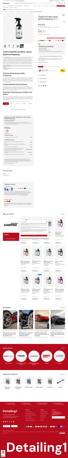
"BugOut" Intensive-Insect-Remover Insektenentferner (25, 262)
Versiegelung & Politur (19, 5)
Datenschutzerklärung (39, 431)
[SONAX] (46, 356)
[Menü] (4, 450)
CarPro (39, 14)
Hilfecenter (13, 431)
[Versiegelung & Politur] (18, 381)
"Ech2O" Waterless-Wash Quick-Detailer (36, 262)
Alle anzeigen (63, 307)
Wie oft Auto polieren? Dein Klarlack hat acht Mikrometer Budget (58, 334)
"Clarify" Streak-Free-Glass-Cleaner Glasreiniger (48, 262)
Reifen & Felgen (5, 7)
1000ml (24, 240)
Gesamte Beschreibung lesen (43, 62)
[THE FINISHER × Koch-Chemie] (21, 356)
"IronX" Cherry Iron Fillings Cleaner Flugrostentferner (59, 290)
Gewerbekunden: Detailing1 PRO (30, 415)
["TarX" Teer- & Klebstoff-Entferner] (60, 252)
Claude (50, 66)
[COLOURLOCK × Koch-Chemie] (34, 356)
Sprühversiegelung (24, 11)
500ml (21, 240)
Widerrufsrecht (44, 431)
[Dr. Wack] (59, 356)
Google (54, 66)
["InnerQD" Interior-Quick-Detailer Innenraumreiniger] (26, 280)
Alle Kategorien (5, 11)
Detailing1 (6, 430)
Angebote (39, 5)
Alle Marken (63, 348)
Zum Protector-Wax (22, 0)
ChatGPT (46, 66)
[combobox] (33, 3)
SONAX (46, 363)
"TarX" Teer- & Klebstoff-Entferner (59, 262)
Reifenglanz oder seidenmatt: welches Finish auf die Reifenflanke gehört (26, 334)
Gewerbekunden (52, 5)
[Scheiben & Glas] (28, 381)
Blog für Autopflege (45, 5)
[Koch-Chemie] (8, 356)
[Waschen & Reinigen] (7, 381)
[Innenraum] (49, 381)
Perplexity (58, 66)
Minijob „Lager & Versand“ (29, 418)
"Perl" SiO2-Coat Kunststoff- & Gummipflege (48, 290)
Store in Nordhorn (28, 411)
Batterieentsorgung (62, 431)
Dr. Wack (59, 363)
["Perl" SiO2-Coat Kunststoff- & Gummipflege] (49, 280)
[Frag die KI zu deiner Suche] (52, 3)
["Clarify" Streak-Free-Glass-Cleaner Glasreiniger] (49, 252)
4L (26, 240)
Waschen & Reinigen (10, 5)
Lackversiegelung (18, 11)
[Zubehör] (60, 381)
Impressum (4, 431)
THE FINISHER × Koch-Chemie (21, 364)
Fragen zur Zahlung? (24, 194)
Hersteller (4, 5)
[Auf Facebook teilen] (44, 86)
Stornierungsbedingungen (51, 431)
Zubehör (15, 7)
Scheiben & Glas (26, 5)
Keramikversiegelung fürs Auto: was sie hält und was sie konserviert (42, 334)
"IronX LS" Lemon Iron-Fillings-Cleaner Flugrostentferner (59, 233)
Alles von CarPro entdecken (11, 238)
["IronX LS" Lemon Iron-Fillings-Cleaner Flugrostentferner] (60, 223)
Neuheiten (35, 5)
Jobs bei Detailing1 (28, 416)
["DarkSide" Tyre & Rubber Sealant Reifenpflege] (37, 280)
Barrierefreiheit (57, 431)
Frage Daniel (41, 66)
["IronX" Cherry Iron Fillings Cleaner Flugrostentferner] (60, 280)
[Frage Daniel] (59, 3)
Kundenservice (52, 0)
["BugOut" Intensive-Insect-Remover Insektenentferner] (26, 252)
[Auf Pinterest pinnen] (46, 86)
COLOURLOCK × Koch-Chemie (34, 364)
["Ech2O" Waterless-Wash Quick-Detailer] (37, 252)
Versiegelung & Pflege (11, 11)
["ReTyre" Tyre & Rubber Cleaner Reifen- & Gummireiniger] (49, 223)
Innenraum (11, 7)
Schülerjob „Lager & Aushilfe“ (30, 420)
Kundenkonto (17, 431)
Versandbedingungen (32, 431)
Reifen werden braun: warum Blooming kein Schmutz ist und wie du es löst (9, 334)
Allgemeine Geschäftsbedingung (24, 431)
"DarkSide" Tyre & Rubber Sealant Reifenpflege (36, 290)
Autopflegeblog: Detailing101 (30, 413)
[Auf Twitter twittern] (42, 86)
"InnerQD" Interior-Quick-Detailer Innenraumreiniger (25, 290)
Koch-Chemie (8, 363)
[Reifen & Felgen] (39, 381)
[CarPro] (11, 224)
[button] (64, 3)
